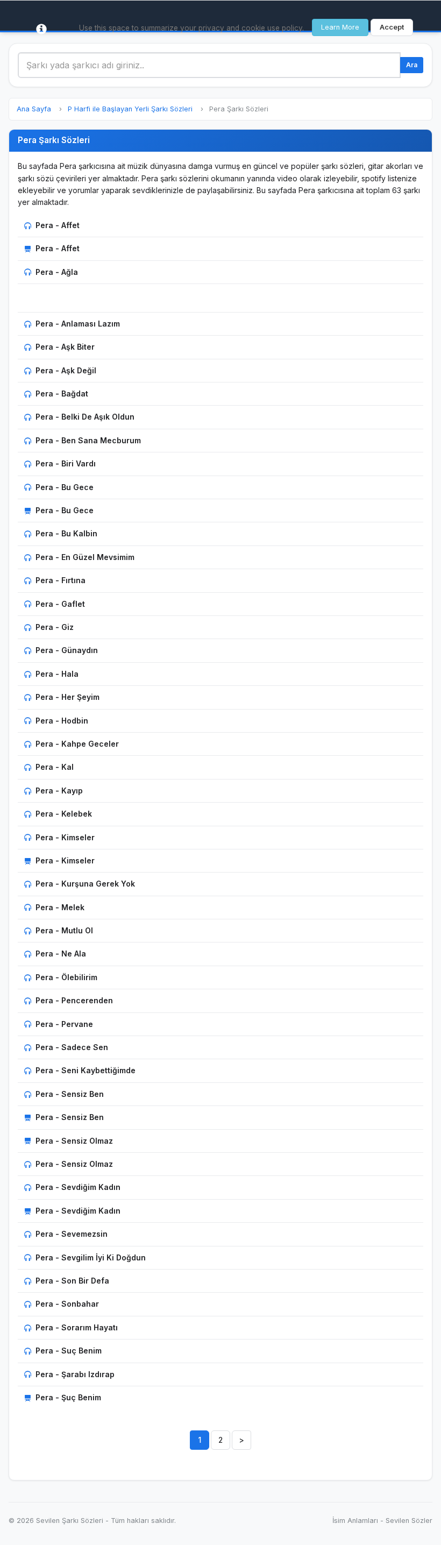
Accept (392, 27)
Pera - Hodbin (61, 720)
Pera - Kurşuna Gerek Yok (85, 883)
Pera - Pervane (64, 1024)
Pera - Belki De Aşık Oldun (84, 416)
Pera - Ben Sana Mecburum (88, 440)
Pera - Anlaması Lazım (77, 323)
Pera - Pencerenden (74, 1000)
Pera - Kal (54, 766)
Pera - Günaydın (66, 650)
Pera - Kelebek (63, 813)
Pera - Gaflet (60, 603)
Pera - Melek (59, 907)
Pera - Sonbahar (67, 1303)
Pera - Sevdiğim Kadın (77, 1187)
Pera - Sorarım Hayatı (76, 1327)
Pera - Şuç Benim (68, 1397)
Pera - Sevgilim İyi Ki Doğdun (90, 1257)
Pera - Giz (54, 627)
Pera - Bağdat (61, 393)
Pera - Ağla (56, 272)
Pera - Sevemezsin (71, 1233)
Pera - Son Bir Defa (72, 1280)
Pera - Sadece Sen (71, 1047)
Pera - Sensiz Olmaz (74, 1140)
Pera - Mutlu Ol (64, 930)
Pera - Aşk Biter (65, 346)
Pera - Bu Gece (64, 487)
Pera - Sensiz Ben (69, 1093)
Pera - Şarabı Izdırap (75, 1374)
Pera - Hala (57, 673)
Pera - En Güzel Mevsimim (84, 557)
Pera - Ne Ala (60, 953)
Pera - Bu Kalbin (66, 533)
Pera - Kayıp (59, 790)
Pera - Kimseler (65, 837)
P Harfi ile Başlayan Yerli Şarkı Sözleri (130, 109)
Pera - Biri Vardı (65, 463)
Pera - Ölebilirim (66, 977)
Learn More (340, 27)
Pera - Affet (57, 225)
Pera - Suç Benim (68, 1350)
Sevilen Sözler (409, 1520)
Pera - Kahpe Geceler (77, 743)
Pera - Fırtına (60, 580)
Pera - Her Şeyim (67, 696)
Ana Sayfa (34, 109)
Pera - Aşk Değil (65, 370)
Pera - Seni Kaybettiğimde (85, 1070)
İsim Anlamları (355, 1520)
